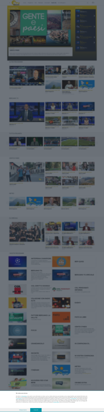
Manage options (23, 409)
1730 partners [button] (24, 396)
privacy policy (56, 402)
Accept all (36, 409)
